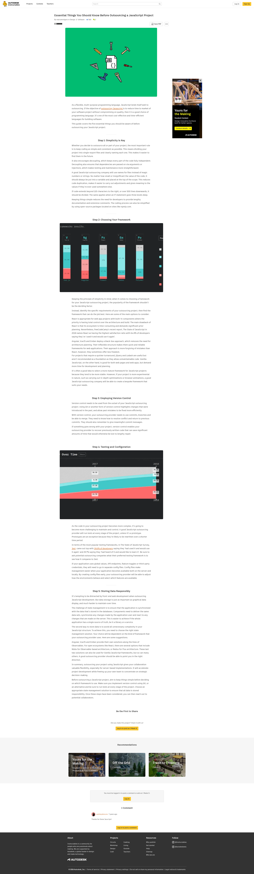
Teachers (50, 4)
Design (72, 20)
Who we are (150, 855)
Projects (29, 4)
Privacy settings (122, 869)
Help (148, 848)
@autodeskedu (180, 847)
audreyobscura (102, 814)
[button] (167, 24)
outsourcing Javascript (112, 108)
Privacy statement (107, 869)
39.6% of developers (103, 548)
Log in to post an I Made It (127, 728)
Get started (150, 845)
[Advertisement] (187, 108)
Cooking (127, 842)
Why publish (151, 842)
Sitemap (149, 852)
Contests (39, 4)
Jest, (74, 548)
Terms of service (93, 869)
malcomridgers (62, 20)
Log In (236, 4)
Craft (112, 852)
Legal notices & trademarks (175, 869)
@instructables (181, 842)
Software (81, 20)
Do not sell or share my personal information (146, 869)
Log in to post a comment (127, 828)
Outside (126, 848)
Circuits (113, 842)
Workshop (114, 845)
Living (126, 845)
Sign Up (247, 4)
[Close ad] (200, 81)
